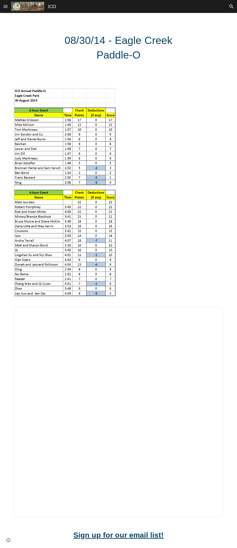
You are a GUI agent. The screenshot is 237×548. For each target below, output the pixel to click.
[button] (5, 6)
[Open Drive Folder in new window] (214, 313)
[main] (118, 47)
